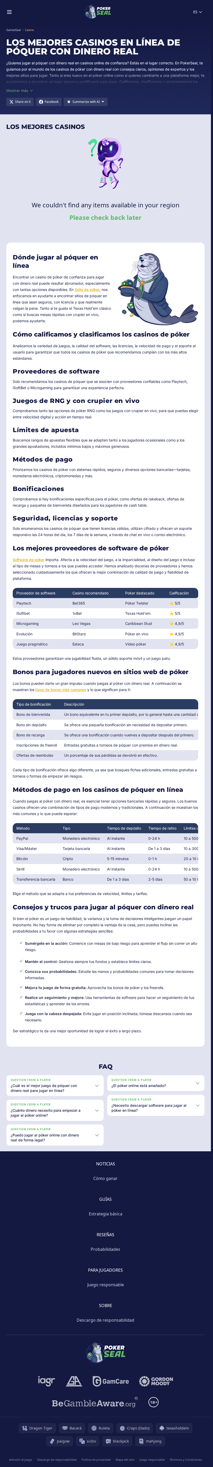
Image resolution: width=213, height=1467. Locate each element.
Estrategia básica (105, 1214)
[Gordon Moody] (156, 1381)
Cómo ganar (105, 1178)
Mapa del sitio (125, 1460)
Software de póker (28, 559)
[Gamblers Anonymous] (74, 1381)
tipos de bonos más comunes (60, 689)
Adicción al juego (20, 1460)
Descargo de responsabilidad (105, 1320)
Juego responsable (105, 1285)
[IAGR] (46, 1381)
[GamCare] (111, 1381)
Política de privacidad (96, 1460)
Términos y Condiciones (186, 1460)
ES (195, 11)
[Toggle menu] (9, 12)
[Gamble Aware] (95, 1402)
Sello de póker (87, 289)
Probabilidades (105, 1249)
